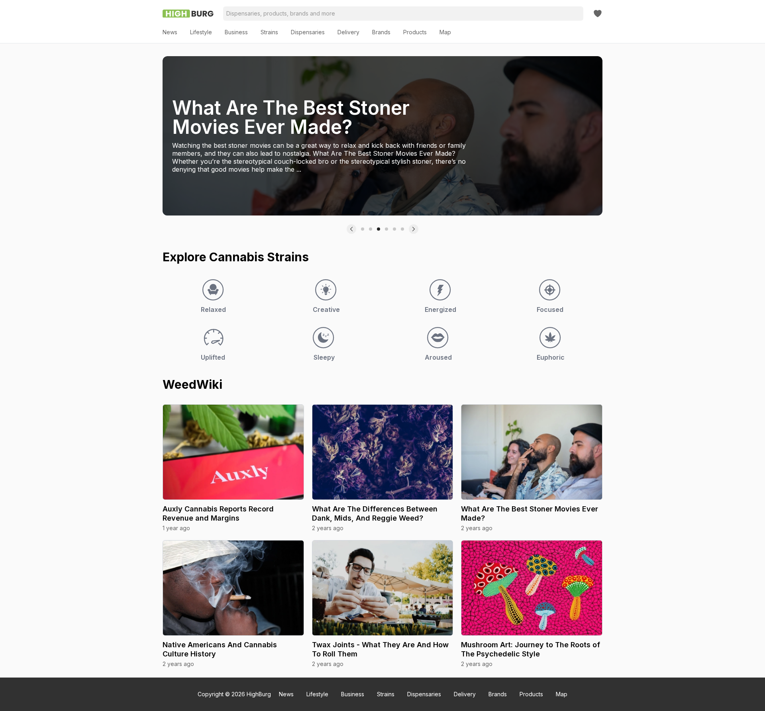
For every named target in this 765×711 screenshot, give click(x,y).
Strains (385, 694)
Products (531, 694)
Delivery (465, 694)
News (286, 694)
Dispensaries (424, 694)
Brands (497, 694)
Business (352, 694)
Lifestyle (317, 694)
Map (561, 694)
